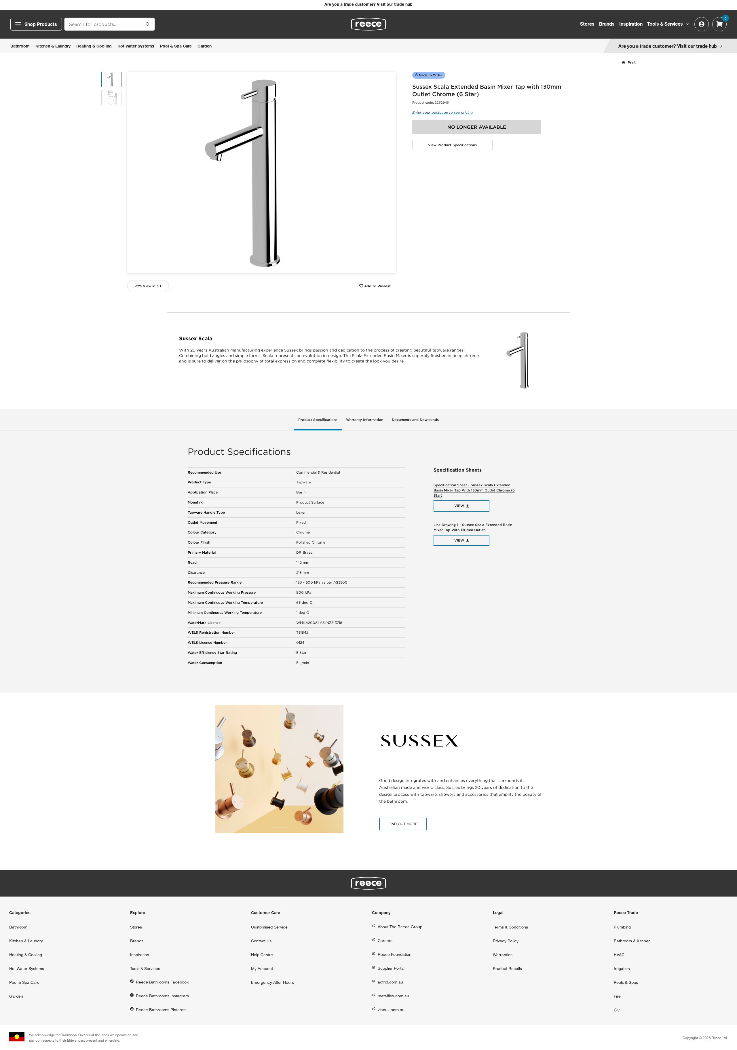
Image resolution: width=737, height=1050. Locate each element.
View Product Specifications (452, 145)
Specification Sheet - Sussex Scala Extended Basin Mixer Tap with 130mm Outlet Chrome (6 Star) (474, 490)
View (459, 506)
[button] (389, 172)
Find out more (402, 824)
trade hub (403, 5)
